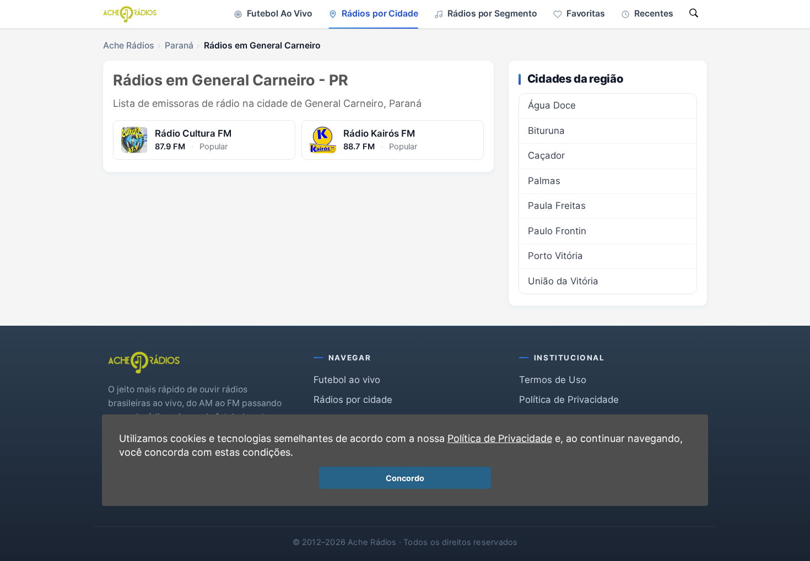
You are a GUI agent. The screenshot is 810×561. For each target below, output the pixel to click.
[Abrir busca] (694, 14)
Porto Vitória (555, 255)
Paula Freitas (557, 205)
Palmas (544, 180)
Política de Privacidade (569, 399)
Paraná (179, 45)
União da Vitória (563, 281)
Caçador (546, 155)
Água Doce (552, 105)
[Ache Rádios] (129, 14)
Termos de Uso (552, 379)
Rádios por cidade (353, 399)
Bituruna (546, 130)
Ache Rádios (128, 45)
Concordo (405, 478)
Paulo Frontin (557, 230)
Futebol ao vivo (347, 379)
